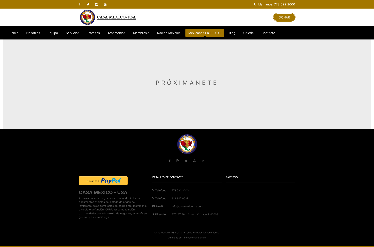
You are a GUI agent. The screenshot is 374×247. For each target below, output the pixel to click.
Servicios (72, 33)
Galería (248, 33)
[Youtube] (97, 4)
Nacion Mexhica (169, 33)
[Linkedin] (105, 4)
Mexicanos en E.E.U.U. (204, 33)
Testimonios (116, 33)
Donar (284, 17)
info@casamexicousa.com (187, 206)
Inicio (15, 33)
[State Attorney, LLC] (108, 17)
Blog (232, 33)
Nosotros (33, 33)
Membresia (141, 33)
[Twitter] (88, 4)
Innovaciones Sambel (194, 237)
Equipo (53, 33)
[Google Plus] (178, 161)
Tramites (93, 33)
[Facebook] (81, 4)
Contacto (268, 33)
